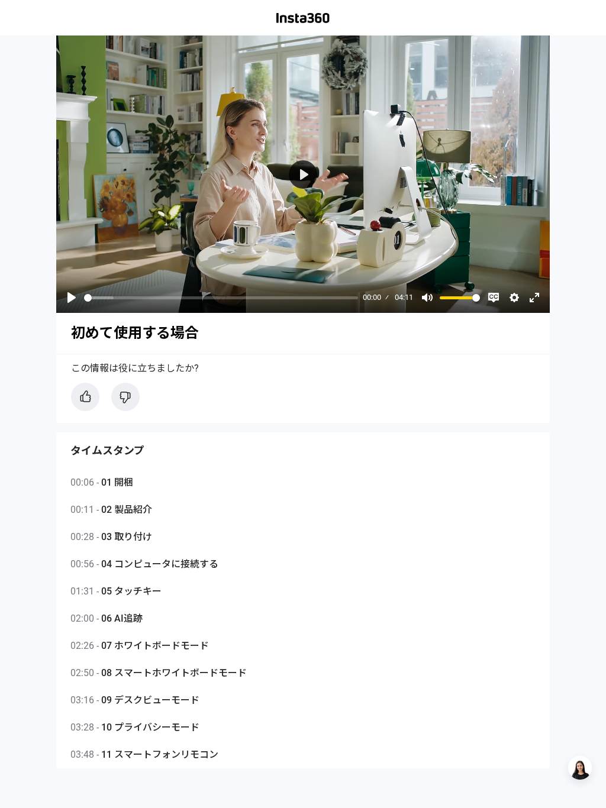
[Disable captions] (493, 297)
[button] (580, 768)
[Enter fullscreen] (534, 297)
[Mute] (427, 297)
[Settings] (514, 297)
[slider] (221, 297)
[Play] (71, 297)
